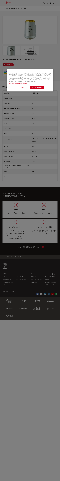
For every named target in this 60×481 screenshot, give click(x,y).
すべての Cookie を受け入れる (37, 87)
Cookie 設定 (23, 87)
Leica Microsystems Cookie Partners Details (18, 83)
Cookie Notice (40, 81)
